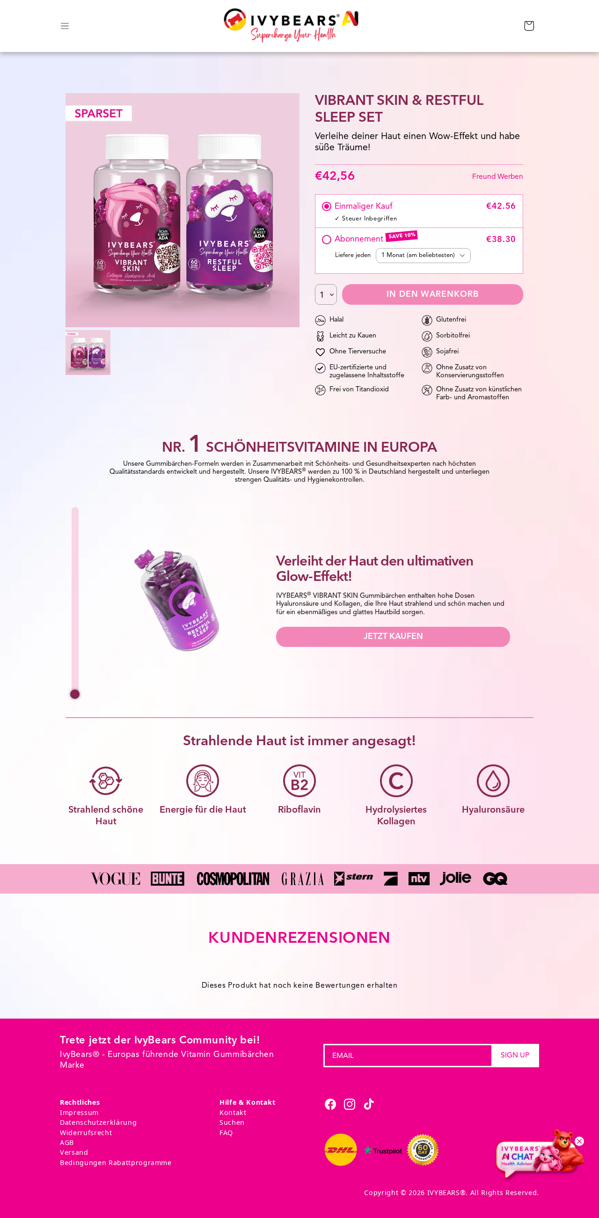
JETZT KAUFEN (393, 637)
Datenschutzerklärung (98, 1122)
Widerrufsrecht (86, 1132)
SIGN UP (515, 1055)
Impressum (79, 1112)
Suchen (232, 1122)
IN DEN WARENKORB (433, 295)
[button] (528, 26)
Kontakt (233, 1112)
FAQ (226, 1132)
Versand (74, 1152)
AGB (67, 1142)
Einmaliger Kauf (364, 207)
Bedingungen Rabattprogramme (116, 1162)
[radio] (326, 206)
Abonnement (360, 239)
